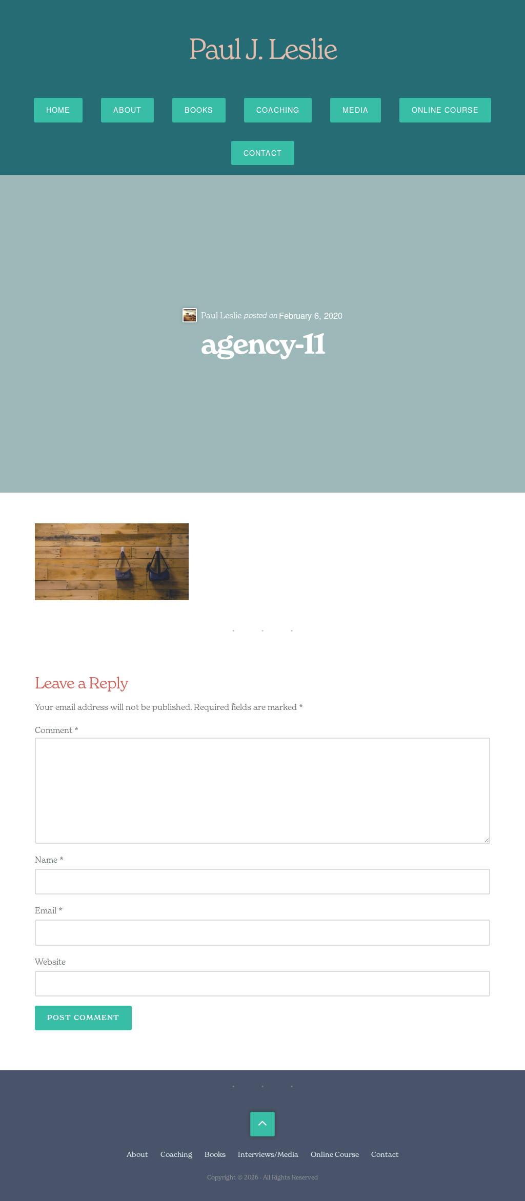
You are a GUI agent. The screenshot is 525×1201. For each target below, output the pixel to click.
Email (49, 910)
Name (49, 859)
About (127, 110)
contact (263, 153)
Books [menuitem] (215, 1154)
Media (355, 110)
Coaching (277, 110)
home (58, 110)
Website (50, 961)
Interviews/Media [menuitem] (268, 1154)
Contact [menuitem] (385, 1154)
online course (445, 110)
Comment (56, 730)
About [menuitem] (137, 1154)
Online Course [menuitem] (335, 1154)
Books (199, 110)
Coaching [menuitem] (176, 1154)
